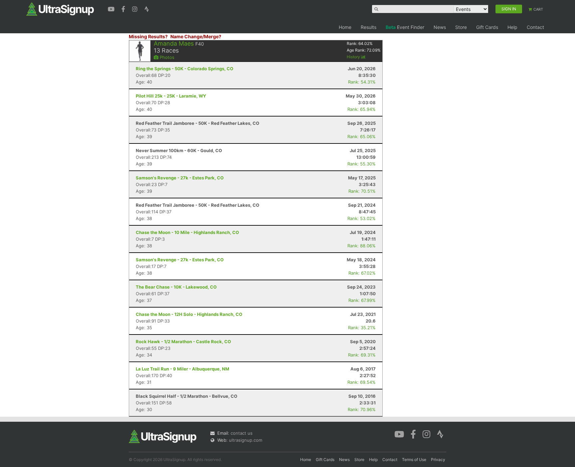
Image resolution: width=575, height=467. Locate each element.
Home (345, 27)
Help (512, 27)
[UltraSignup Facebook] (124, 8)
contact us (242, 433)
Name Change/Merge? (195, 36)
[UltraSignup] (60, 8)
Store (461, 27)
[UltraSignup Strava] (147, 8)
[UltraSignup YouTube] (112, 8)
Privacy (438, 459)
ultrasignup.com (245, 440)
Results (368, 27)
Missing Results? (148, 36)
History (354, 56)
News (440, 27)
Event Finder (405, 27)
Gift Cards (487, 27)
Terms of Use (414, 459)
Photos (166, 57)
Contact (535, 27)
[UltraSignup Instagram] (135, 8)
